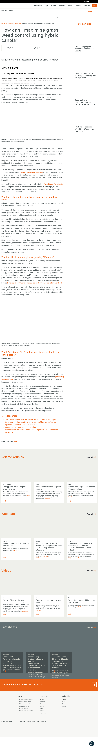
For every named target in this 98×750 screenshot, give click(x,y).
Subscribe (6, 685)
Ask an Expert (18, 23)
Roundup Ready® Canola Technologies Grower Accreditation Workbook (34, 283)
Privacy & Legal (31, 721)
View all (90, 457)
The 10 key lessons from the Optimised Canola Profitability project (30, 419)
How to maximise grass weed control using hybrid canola (22, 83)
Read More (47, 498)
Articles (10, 23)
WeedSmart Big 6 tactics (54, 184)
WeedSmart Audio (5, 83)
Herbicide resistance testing (32, 172)
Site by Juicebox (41, 721)
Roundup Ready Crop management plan (20, 427)
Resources (4, 23)
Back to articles (7, 441)
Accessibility (22, 721)
